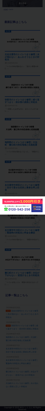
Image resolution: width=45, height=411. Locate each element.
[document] (22, 205)
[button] (42, 200)
